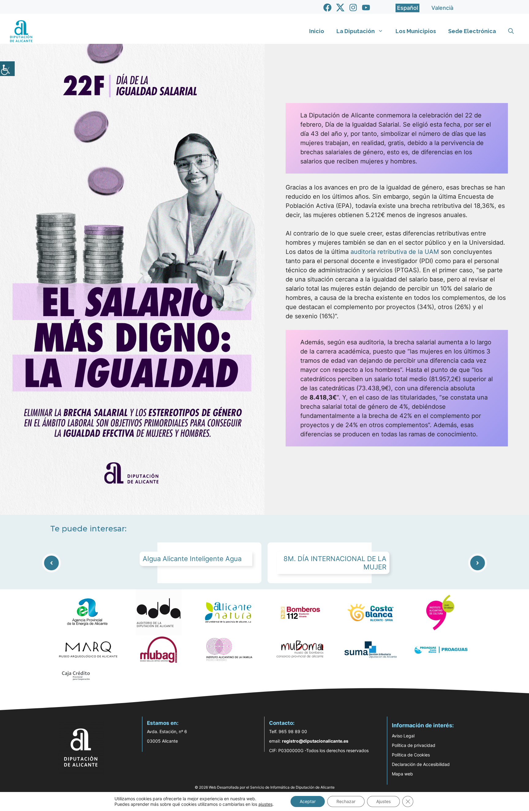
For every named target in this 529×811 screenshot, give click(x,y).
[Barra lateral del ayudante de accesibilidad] (7, 68)
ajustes (265, 804)
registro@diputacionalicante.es (315, 741)
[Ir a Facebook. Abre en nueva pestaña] (327, 7)
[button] (511, 31)
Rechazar (345, 801)
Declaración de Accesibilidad (421, 764)
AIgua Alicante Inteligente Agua (192, 559)
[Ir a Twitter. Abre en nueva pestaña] (340, 7)
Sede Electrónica (472, 31)
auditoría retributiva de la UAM (395, 251)
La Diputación (355, 31)
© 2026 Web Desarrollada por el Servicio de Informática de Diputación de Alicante (265, 787)
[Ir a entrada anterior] (51, 562)
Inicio (316, 31)
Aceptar (308, 801)
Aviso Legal (403, 735)
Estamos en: (162, 723)
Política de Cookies (411, 754)
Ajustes (383, 801)
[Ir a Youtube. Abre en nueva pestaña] (366, 7)
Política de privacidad (413, 745)
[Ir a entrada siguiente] (477, 562)
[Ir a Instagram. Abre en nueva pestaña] (353, 7)
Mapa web (402, 773)
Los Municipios (416, 31)
